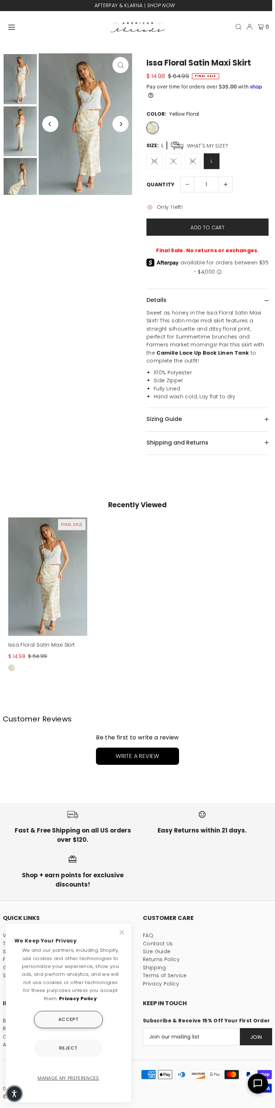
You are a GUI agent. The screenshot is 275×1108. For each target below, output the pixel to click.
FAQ (148, 935)
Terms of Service (165, 975)
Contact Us (158, 943)
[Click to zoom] (120, 65)
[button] (14, 1093)
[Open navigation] (56, 26)
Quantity (160, 184)
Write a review (137, 756)
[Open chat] (258, 1084)
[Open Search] (238, 27)
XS (154, 161)
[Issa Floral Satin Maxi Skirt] (47, 576)
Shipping (154, 967)
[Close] (122, 932)
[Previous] (50, 124)
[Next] (120, 124)
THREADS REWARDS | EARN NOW (169, 5)
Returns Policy (161, 959)
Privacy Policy (161, 983)
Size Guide (157, 951)
